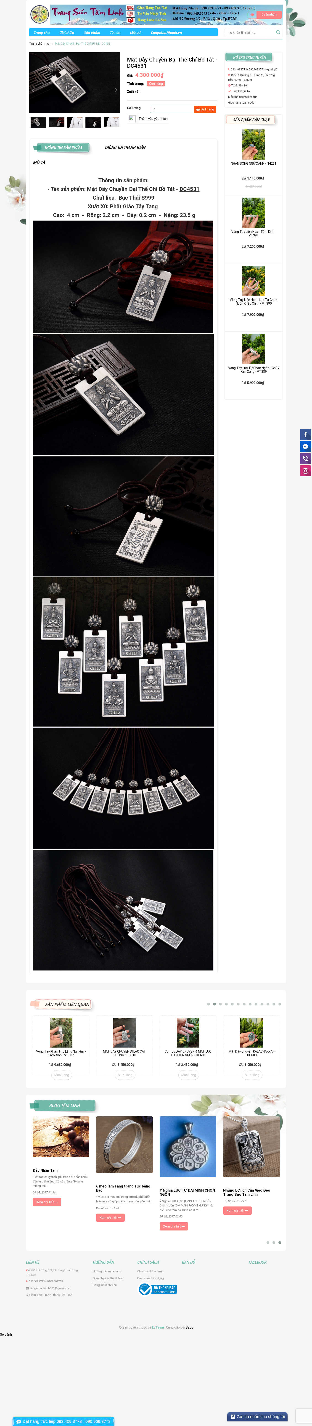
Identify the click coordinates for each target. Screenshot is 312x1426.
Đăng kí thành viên (105, 1285)
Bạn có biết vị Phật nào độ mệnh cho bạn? (123, 1178)
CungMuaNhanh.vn (166, 32)
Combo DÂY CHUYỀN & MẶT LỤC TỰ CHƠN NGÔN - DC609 (124, 1053)
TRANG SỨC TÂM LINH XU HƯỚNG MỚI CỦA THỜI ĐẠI (182, 1185)
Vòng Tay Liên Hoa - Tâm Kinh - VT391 (253, 233)
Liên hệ (135, 32)
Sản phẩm (92, 32)
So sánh (6, 1334)
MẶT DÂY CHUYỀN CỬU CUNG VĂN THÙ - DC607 (251, 1053)
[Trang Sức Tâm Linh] (156, 14)
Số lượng (134, 108)
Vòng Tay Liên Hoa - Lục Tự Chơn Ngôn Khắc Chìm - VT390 (254, 301)
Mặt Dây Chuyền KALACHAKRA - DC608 (188, 1053)
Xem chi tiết (45, 1218)
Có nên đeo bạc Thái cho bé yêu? (61, 1186)
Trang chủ (42, 32)
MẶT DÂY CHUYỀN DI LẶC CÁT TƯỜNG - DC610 (61, 1053)
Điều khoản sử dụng (150, 1278)
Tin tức (115, 32)
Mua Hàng (61, 1075)
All (48, 43)
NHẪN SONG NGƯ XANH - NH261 (253, 163)
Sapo (189, 1327)
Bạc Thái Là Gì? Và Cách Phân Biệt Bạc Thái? (248, 1192)
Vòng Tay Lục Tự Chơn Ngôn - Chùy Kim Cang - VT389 (253, 369)
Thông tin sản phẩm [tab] (63, 147)
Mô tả (39, 162)
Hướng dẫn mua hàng (107, 1271)
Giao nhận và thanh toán (108, 1278)
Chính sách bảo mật (150, 1271)
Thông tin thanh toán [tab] (125, 147)
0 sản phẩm (269, 14)
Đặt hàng (207, 109)
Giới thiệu (66, 32)
